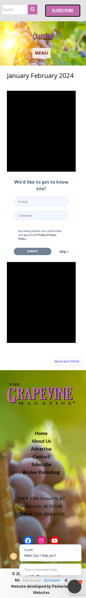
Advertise (41, 449)
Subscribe (63, 10)
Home (41, 433)
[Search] (32, 9)
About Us (41, 441)
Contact (41, 456)
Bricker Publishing (41, 472)
